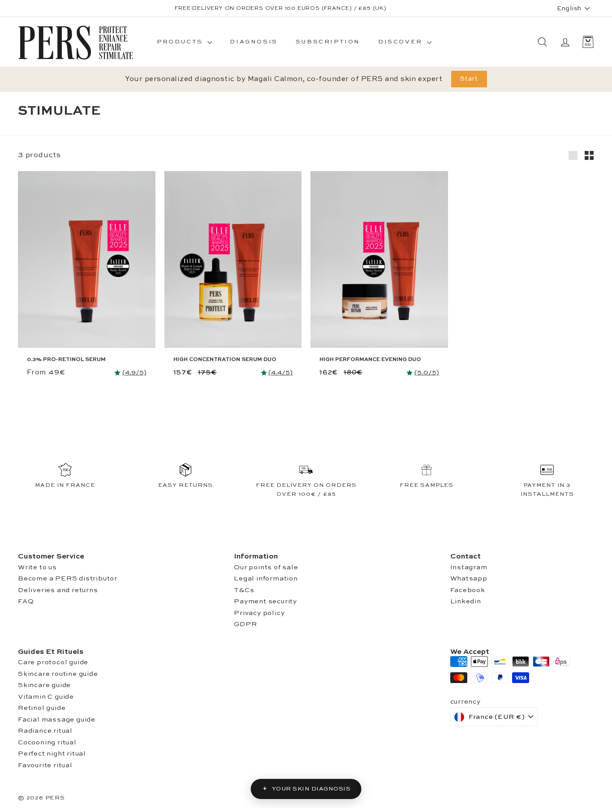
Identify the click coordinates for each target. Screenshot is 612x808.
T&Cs (244, 590)
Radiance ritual (45, 730)
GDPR (245, 624)
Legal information (266, 578)
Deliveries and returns (58, 590)
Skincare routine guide (58, 673)
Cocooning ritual (47, 742)
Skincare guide (44, 685)
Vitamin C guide (46, 696)
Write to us (37, 567)
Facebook (467, 590)
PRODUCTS (181, 42)
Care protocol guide (53, 662)
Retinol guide (41, 708)
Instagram (468, 567)
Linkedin (465, 601)
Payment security (265, 601)
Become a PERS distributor (67, 578)
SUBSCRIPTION (328, 42)
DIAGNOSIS (253, 42)
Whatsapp (468, 578)
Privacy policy (259, 613)
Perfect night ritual (52, 753)
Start (469, 79)
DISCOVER (401, 42)
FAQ (26, 601)
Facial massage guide (56, 719)
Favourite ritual (45, 765)
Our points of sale (266, 567)
